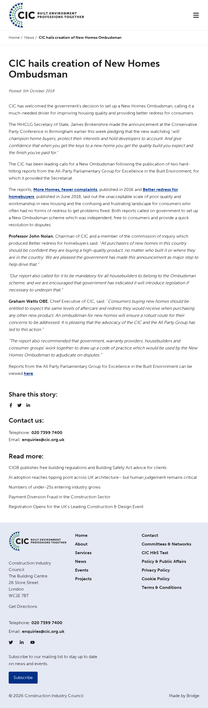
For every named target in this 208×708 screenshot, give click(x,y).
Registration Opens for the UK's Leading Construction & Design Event (76, 506)
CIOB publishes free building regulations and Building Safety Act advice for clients (88, 467)
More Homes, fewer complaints (65, 189)
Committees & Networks (166, 544)
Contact (150, 535)
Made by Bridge (184, 695)
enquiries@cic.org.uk (43, 439)
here (28, 373)
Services (83, 552)
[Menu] (196, 15)
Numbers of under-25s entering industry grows (54, 487)
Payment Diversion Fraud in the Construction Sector (59, 496)
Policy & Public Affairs (164, 561)
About (81, 544)
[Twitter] (11, 642)
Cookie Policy (156, 578)
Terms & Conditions (161, 587)
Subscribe (23, 677)
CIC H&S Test (155, 552)
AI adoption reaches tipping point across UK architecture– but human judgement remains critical (103, 477)
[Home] (46, 15)
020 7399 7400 (46, 432)
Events (81, 570)
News (29, 37)
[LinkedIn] (22, 642)
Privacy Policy (156, 570)
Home (14, 37)
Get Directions (23, 606)
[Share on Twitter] (19, 405)
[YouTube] (32, 642)
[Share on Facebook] (11, 405)
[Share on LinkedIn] (28, 405)
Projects (83, 578)
